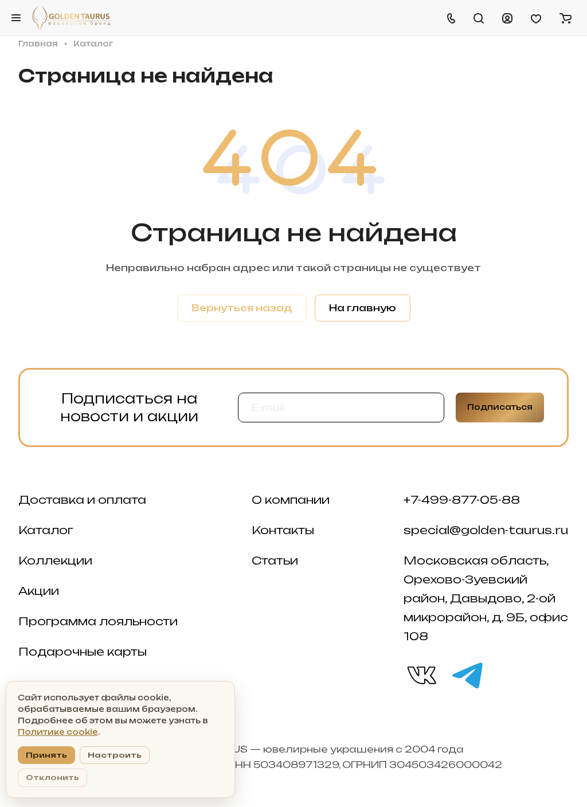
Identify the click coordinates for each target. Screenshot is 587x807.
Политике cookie (58, 732)
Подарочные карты (82, 652)
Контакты (283, 530)
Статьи (275, 560)
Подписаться (500, 407)
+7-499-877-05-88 (462, 500)
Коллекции (55, 560)
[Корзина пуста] (565, 17)
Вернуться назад (241, 308)
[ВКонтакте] (421, 674)
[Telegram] (466, 674)
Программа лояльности (98, 621)
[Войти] (507, 17)
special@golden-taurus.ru (486, 530)
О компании (291, 500)
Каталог (45, 530)
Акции (38, 591)
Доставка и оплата (82, 500)
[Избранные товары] (536, 17)
